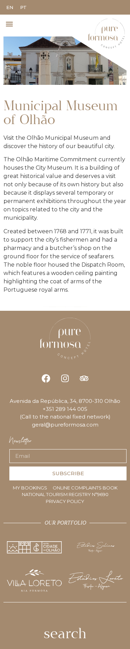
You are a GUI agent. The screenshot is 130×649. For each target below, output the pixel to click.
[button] (9, 24)
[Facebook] (46, 378)
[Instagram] (65, 378)
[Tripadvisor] (84, 378)
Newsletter (20, 442)
